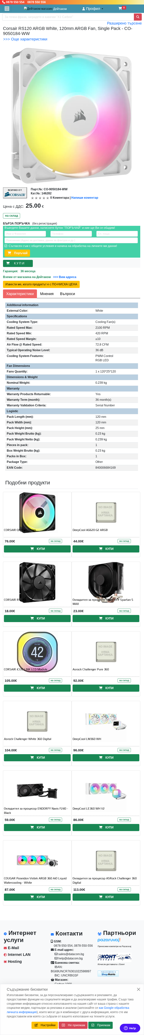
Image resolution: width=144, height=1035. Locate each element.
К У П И (20, 263)
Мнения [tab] (47, 294)
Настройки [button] (47, 1025)
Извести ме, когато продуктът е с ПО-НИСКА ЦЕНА (41, 284)
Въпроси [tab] (67, 294)
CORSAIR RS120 (15, 600)
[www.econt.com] (114, 957)
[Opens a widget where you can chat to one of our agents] (130, 1028)
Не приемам (75, 1025)
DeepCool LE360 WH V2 (89, 808)
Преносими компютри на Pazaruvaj (114, 946)
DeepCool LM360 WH (87, 739)
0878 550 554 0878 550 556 (25, 2)
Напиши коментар (84, 197)
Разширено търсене (124, 23)
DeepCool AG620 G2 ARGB (90, 530)
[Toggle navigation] (7, 8)
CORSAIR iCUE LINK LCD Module (25, 669)
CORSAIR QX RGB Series (20, 530)
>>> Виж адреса (64, 277)
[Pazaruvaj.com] (114, 941)
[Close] (138, 989)
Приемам (102, 1025)
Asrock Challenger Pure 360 (91, 669)
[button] (92, 8)
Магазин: (61, 979)
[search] (138, 17)
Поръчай (19, 253)
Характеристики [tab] (20, 294)
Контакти (68, 933)
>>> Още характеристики (25, 39)
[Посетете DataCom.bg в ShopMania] (108, 973)
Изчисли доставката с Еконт (111, 964)
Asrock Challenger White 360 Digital (27, 739)
